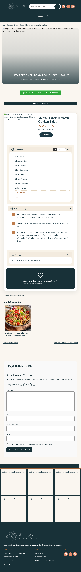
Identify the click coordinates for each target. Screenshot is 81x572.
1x (55, 149)
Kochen (16, 25)
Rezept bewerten (12, 385)
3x (64, 149)
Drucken (47, 135)
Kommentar (11, 390)
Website (9, 434)
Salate (22, 25)
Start (3, 25)
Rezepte (9, 25)
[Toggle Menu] (40, 15)
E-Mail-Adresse (12, 424)
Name (8, 414)
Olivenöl (18, 197)
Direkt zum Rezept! (41, 103)
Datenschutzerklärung (27, 444)
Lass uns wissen (28, 283)
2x (59, 149)
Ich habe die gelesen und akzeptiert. (31, 444)
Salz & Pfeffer (20, 193)
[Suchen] (57, 6)
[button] (39, 126)
